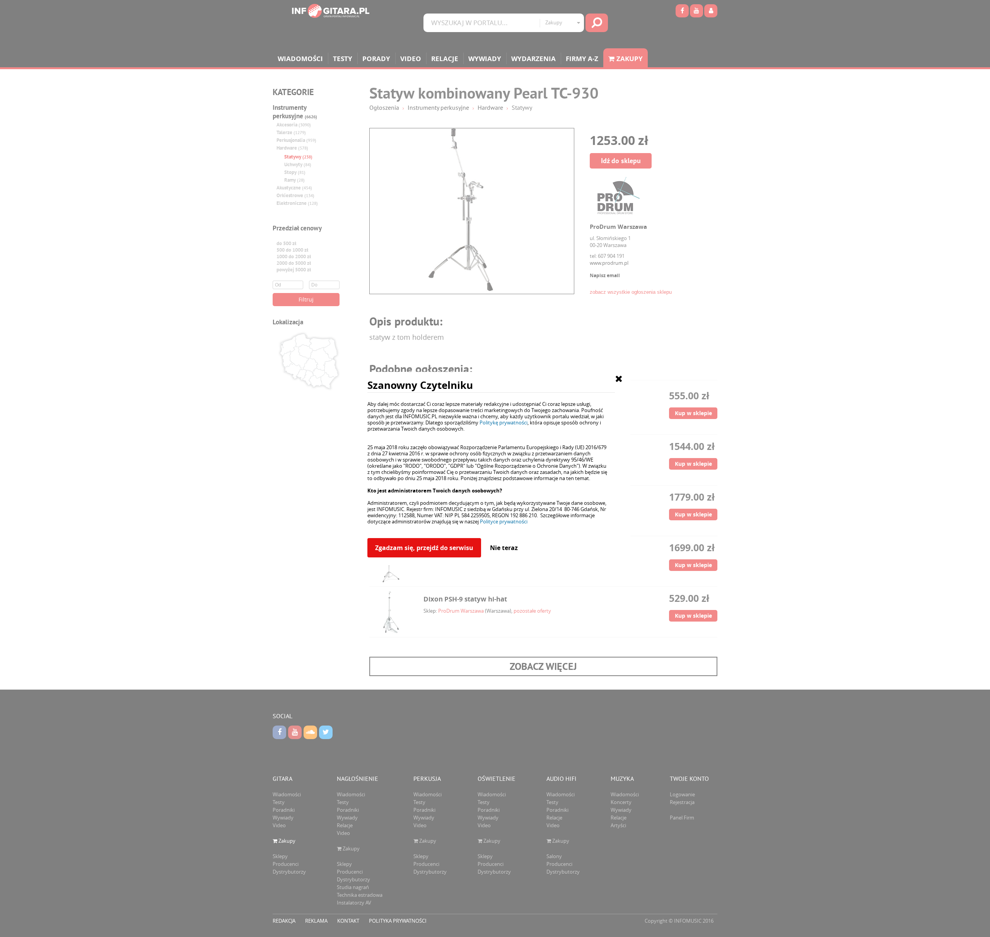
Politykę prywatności (503, 422)
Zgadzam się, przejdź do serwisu (424, 547)
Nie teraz (504, 547)
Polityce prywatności (503, 521)
